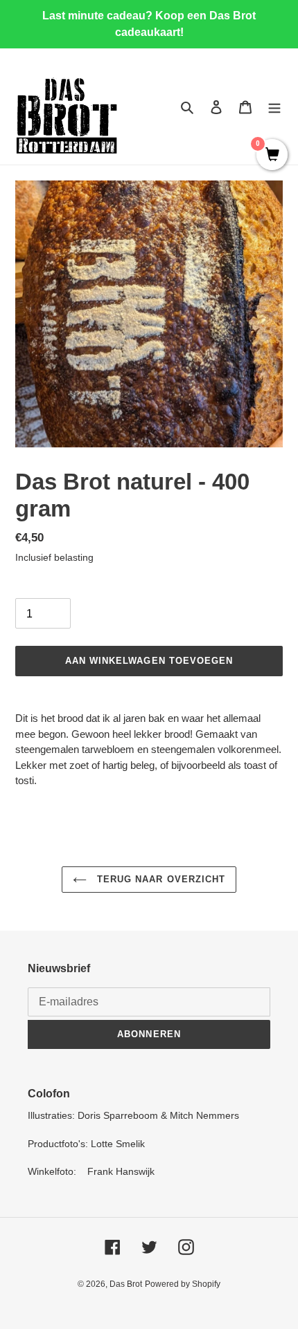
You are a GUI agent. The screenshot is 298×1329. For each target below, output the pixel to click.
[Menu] (274, 107)
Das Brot (125, 1284)
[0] (272, 155)
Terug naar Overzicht (159, 879)
